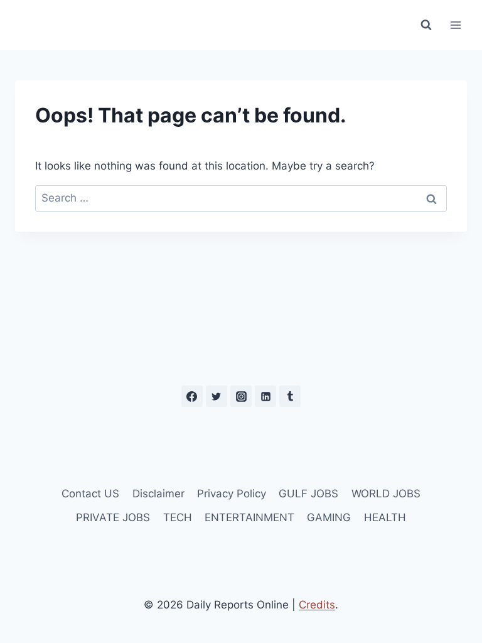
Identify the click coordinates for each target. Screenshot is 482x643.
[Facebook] (192, 396)
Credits (317, 604)
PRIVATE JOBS (113, 517)
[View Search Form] (426, 25)
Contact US (90, 493)
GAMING (329, 517)
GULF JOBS (308, 493)
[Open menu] (455, 25)
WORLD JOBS (385, 493)
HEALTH (385, 517)
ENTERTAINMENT (249, 517)
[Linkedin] (265, 396)
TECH (177, 517)
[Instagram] (241, 396)
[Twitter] (216, 396)
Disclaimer (158, 493)
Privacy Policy (231, 493)
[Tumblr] (290, 396)
